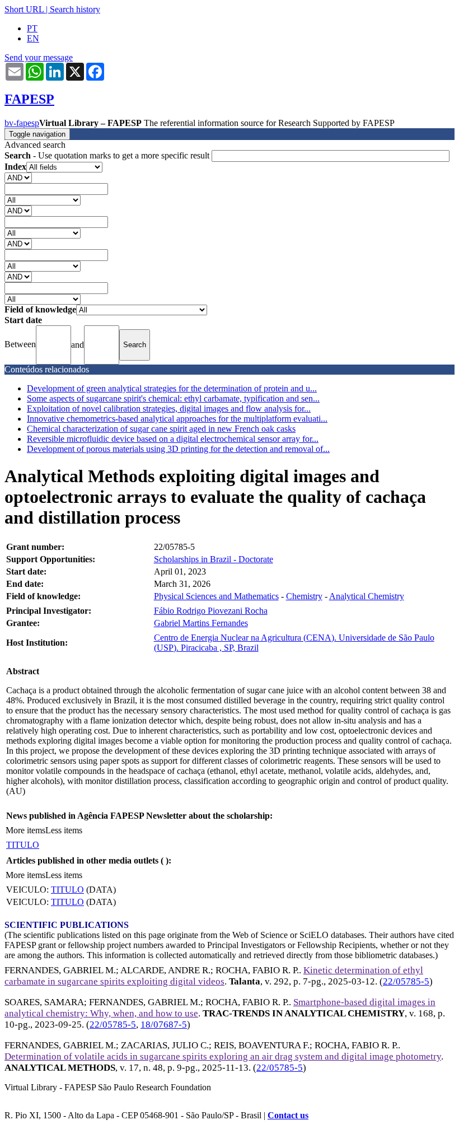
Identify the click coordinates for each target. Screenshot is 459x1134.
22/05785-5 (406, 981)
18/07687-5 (163, 1024)
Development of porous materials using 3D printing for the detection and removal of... (178, 449)
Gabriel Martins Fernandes (201, 623)
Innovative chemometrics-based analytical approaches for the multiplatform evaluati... (177, 418)
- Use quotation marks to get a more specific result (108, 155)
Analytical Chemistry (366, 596)
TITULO (22, 845)
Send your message (38, 57)
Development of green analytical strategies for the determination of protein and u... (172, 388)
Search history (75, 9)
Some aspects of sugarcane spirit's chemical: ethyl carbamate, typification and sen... (173, 398)
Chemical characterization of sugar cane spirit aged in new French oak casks (161, 428)
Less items (63, 830)
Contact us (288, 1115)
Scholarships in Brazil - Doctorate (213, 559)
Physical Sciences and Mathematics (216, 596)
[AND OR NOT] (18, 177)
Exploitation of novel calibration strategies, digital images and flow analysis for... (169, 408)
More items (25, 830)
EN (33, 38)
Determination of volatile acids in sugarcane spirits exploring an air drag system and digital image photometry (222, 1056)
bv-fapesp (21, 123)
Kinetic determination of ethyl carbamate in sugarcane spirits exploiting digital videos (213, 976)
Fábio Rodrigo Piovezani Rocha (211, 610)
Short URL (24, 9)
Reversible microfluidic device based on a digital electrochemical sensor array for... (173, 439)
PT (32, 28)
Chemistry (304, 596)
